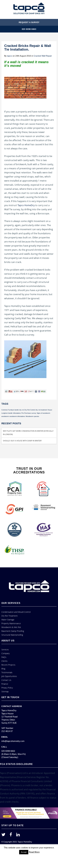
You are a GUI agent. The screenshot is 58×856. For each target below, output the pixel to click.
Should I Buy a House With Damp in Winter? (22, 441)
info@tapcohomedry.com (12, 741)
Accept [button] (24, 852)
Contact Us (6, 680)
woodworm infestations (17, 416)
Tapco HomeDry (26, 205)
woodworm (5, 416)
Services (5, 649)
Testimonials (6, 672)
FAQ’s (3, 657)
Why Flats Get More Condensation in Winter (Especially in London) (28, 433)
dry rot (21, 410)
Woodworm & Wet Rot (11, 627)
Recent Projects (8, 664)
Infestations (17, 413)
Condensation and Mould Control (16, 612)
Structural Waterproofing (12, 634)
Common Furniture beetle (10, 410)
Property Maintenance (11, 623)
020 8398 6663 (29, 29)
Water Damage (7, 619)
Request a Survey (29, 22)
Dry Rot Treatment (9, 615)
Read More (34, 852)
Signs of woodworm (43, 413)
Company (5, 653)
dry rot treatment (41, 410)
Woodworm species (32, 416)
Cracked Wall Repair (43, 56)
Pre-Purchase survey (28, 413)
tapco (9, 56)
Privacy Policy (7, 687)
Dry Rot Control (29, 410)
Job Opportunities (9, 676)
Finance (4, 684)
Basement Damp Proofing (12, 631)
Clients (4, 661)
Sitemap (5, 691)
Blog (3, 668)
